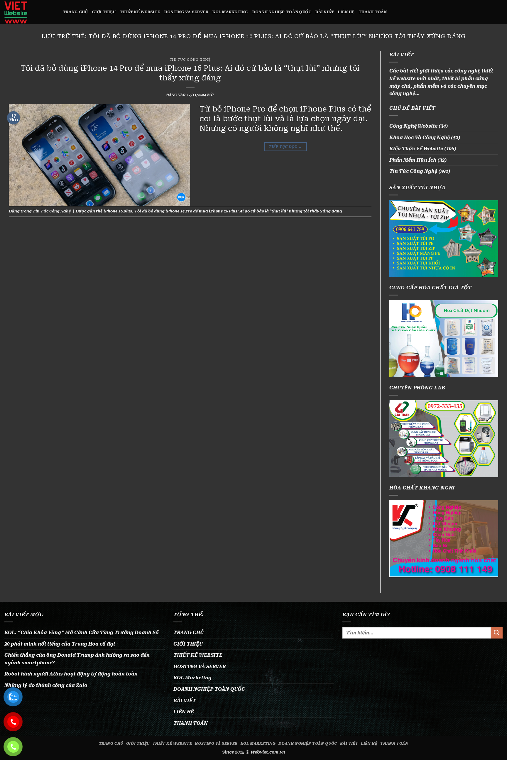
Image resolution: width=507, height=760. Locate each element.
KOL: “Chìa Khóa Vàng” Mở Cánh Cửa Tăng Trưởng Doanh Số (81, 632)
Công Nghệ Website (413, 126)
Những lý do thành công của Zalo (45, 685)
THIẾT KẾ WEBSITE (140, 12)
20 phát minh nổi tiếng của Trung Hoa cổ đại (59, 644)
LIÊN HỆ (346, 12)
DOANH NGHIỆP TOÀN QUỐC (282, 12)
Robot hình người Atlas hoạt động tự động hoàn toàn (71, 674)
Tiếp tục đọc (285, 147)
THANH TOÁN (373, 12)
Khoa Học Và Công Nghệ (419, 137)
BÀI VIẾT (324, 12)
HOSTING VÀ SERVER (186, 12)
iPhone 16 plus (118, 211)
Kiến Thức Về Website (416, 148)
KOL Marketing (230, 12)
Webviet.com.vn (268, 752)
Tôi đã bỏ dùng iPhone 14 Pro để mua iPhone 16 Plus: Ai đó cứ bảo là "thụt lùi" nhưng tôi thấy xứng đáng (238, 211)
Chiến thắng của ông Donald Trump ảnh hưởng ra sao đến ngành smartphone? (77, 659)
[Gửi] (497, 633)
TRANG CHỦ (75, 12)
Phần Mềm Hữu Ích (412, 160)
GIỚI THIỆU (104, 12)
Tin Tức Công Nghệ (190, 60)
